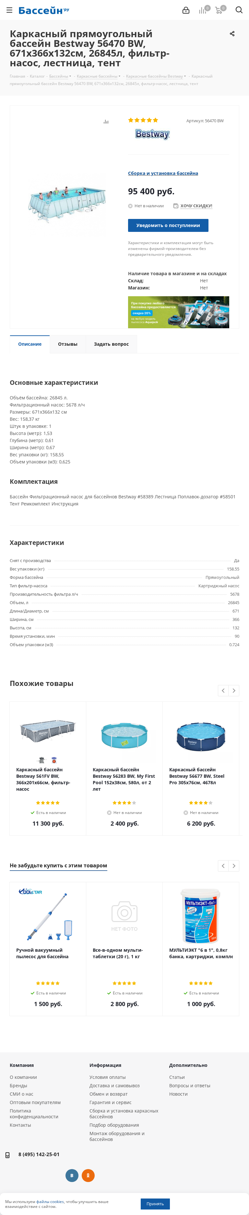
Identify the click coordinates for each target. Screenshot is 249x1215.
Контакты (20, 1125)
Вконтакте (71, 1175)
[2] (137, 120)
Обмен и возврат (108, 1094)
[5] (156, 120)
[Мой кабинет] (186, 10)
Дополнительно (188, 1065)
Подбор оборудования (114, 1125)
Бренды (18, 1085)
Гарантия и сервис (110, 1102)
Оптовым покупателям (35, 1102)
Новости (178, 1094)
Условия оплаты (107, 1077)
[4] (150, 120)
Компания (22, 1065)
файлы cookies (50, 1201)
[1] (131, 120)
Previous (223, 691)
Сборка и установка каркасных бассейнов (123, 1114)
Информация (105, 1065)
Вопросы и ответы (189, 1085)
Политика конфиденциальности (34, 1114)
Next (234, 691)
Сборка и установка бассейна (163, 173)
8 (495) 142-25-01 (39, 1154)
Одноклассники (88, 1175)
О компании (23, 1077)
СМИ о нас (21, 1094)
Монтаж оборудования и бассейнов (117, 1136)
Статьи (177, 1077)
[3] (143, 120)
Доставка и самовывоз (114, 1085)
